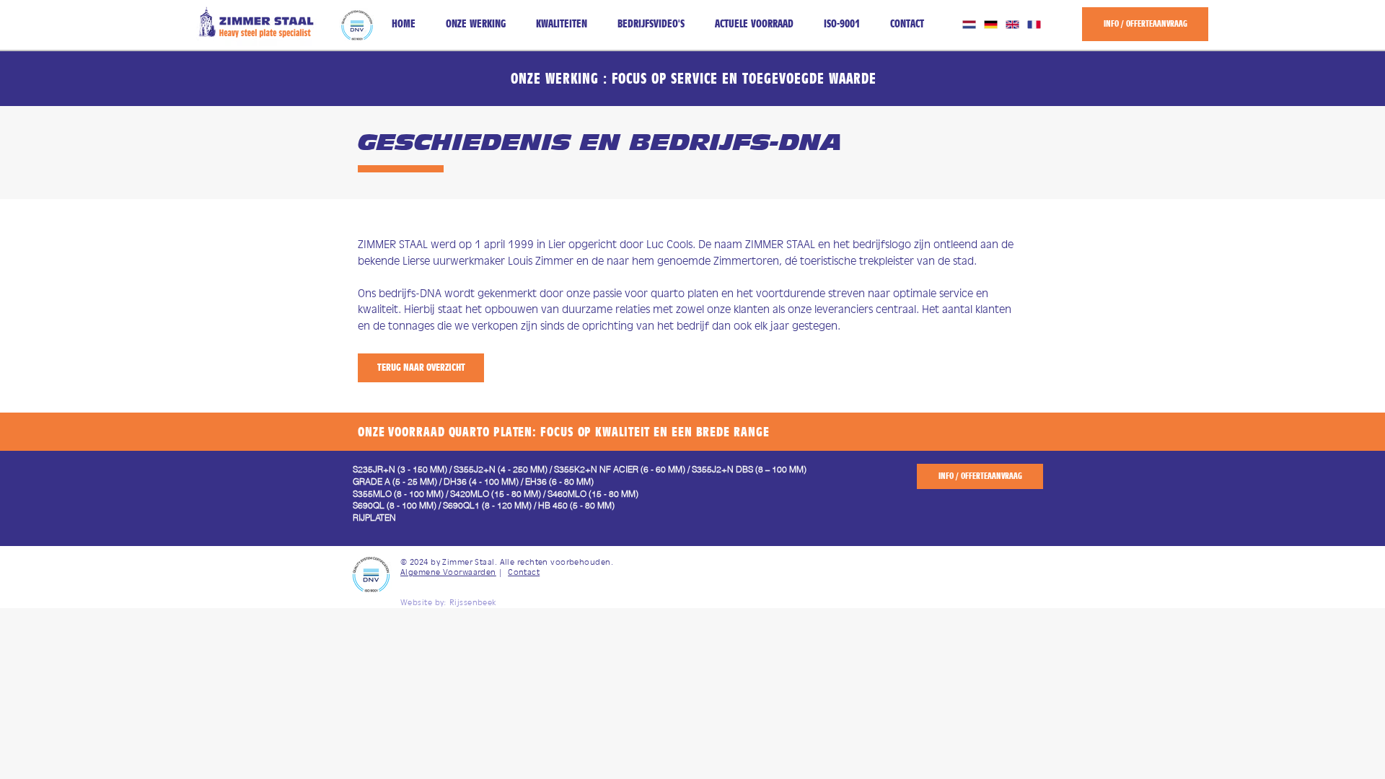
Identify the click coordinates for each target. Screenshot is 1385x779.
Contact (524, 572)
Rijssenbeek (472, 602)
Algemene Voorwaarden (448, 572)
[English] (1012, 24)
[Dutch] (969, 24)
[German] (990, 24)
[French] (1034, 24)
